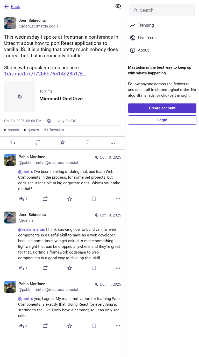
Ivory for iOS (66, 121)
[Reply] (12, 142)
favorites (54, 130)
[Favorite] (63, 142)
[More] (113, 143)
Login (162, 120)
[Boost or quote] (37, 142)
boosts (11, 130)
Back (15, 6)
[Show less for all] (118, 6)
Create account (162, 108)
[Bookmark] (87, 142)
